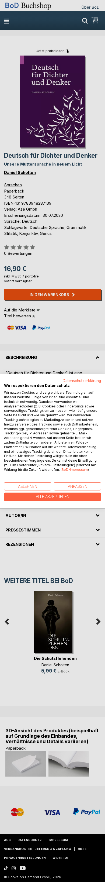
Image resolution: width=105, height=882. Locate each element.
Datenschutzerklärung (82, 380)
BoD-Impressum (75, 470)
